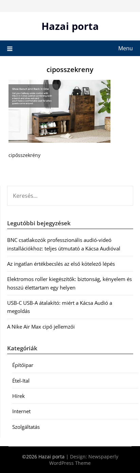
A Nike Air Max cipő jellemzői (41, 326)
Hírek (18, 395)
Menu (125, 48)
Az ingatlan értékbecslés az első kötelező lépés (61, 263)
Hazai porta (70, 26)
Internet (21, 411)
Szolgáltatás (26, 426)
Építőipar (22, 365)
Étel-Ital (21, 380)
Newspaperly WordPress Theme (83, 459)
